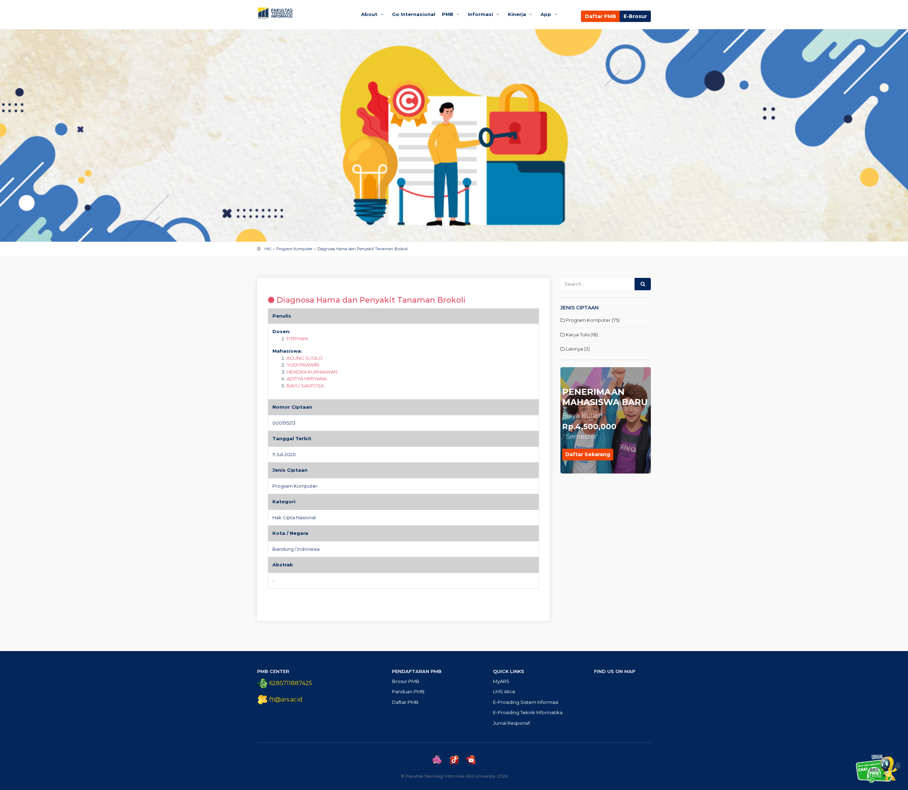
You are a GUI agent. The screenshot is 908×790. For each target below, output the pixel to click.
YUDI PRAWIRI (303, 365)
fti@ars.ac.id (286, 699)
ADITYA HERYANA (307, 378)
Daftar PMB (600, 16)
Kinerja (517, 14)
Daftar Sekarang (587, 454)
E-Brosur (635, 16)
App (547, 14)
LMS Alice (504, 691)
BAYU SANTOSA (305, 385)
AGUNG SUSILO (305, 358)
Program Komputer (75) (592, 320)
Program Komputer (294, 248)
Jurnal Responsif (511, 723)
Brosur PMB (405, 681)
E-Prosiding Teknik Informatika (528, 712)
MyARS (501, 681)
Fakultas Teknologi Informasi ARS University (302, 13)
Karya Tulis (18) (581, 334)
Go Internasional (413, 14)
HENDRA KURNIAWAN (312, 372)
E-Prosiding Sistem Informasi (525, 702)
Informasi (481, 14)
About (370, 14)
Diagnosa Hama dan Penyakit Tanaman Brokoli (362, 248)
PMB (448, 14)
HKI (267, 248)
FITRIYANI (297, 338)
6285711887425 (290, 683)
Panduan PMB (408, 691)
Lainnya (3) (577, 349)
